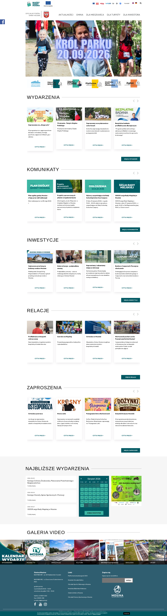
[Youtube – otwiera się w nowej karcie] (40, 604)
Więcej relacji (130, 377)
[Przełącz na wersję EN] (133, 3)
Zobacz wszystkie (94, 513)
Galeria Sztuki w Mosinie (75, 593)
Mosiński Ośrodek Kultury (75, 580)
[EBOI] (97, 4)
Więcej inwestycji (130, 300)
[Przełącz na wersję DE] (136, 3)
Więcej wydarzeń (130, 159)
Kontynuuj (126, 613)
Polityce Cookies (97, 614)
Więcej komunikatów (130, 229)
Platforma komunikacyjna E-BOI (77, 576)
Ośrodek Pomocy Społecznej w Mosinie (80, 597)
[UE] (94, 4)
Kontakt (126, 3)
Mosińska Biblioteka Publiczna (77, 588)
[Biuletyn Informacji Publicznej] (102, 4)
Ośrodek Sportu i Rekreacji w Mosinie (79, 584)
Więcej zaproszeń (130, 450)
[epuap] (108, 3)
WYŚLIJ (128, 580)
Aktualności (66, 14)
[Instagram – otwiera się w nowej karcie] (45, 604)
